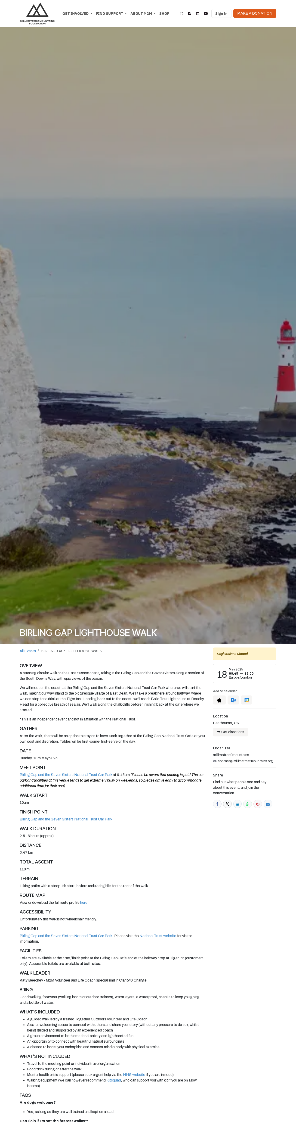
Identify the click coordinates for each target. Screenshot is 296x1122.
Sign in (221, 13)
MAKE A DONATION (254, 13)
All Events (28, 651)
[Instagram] (181, 13)
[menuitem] (77, 13)
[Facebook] (189, 13)
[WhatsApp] (247, 804)
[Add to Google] (246, 699)
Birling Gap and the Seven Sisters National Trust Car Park (66, 775)
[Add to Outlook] (233, 699)
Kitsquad (113, 1080)
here (83, 902)
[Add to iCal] (219, 699)
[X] (227, 804)
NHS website (134, 1075)
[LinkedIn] (197, 13)
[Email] (268, 804)
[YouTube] (206, 13)
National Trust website (157, 936)
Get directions (232, 732)
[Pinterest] (257, 804)
